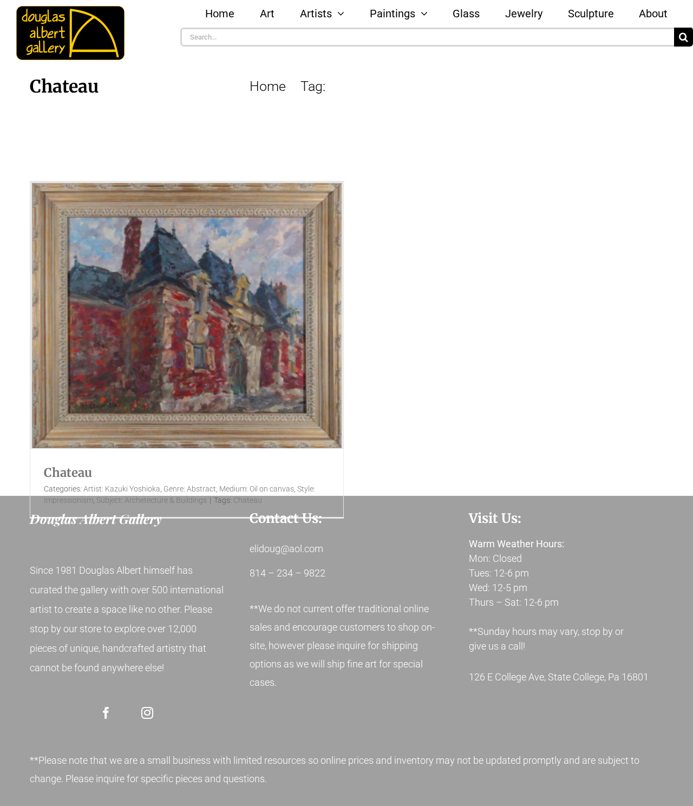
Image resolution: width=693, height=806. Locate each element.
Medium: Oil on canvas (256, 488)
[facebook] (106, 713)
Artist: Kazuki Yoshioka (121, 488)
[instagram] (147, 713)
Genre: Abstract (190, 488)
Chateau (68, 472)
